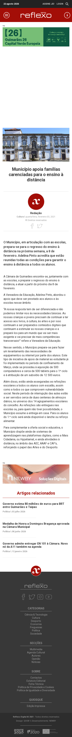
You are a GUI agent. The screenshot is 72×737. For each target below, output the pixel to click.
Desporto (36, 621)
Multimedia (36, 649)
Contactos (36, 677)
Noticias (36, 662)
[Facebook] (32, 225)
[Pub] (36, 474)
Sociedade (36, 633)
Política (36, 630)
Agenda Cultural (36, 652)
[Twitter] (39, 225)
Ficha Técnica (36, 684)
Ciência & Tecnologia (36, 614)
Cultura (36, 617)
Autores (36, 655)
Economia (36, 624)
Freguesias (36, 627)
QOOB (26, 721)
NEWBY (52, 721)
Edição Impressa (36, 706)
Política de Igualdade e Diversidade (36, 690)
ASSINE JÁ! (48, 4)
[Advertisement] (36, 84)
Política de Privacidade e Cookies (36, 687)
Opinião (36, 658)
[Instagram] (40, 597)
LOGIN (60, 4)
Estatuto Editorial (36, 680)
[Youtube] (48, 597)
